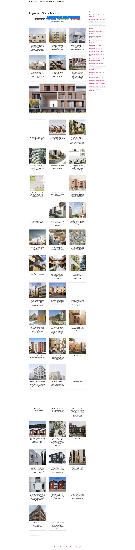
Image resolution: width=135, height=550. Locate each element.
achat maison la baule (40, 17)
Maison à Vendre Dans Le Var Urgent (96, 73)
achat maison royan (51, 19)
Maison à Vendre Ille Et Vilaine (96, 51)
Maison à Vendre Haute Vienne (97, 86)
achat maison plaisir (40, 19)
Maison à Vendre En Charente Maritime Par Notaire (96, 59)
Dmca (55, 547)
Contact (62, 547)
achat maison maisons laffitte (54, 17)
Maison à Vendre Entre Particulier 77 (95, 89)
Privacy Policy (69, 547)
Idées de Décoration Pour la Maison (46, 1)
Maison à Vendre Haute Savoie (97, 83)
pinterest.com (37, 535)
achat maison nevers (75, 19)
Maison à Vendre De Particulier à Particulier (97, 15)
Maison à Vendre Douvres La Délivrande (96, 55)
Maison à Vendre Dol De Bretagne (95, 68)
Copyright (78, 547)
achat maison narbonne (63, 19)
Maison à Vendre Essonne (95, 48)
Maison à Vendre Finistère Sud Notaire (97, 27)
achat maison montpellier (57, 21)
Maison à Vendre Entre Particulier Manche (95, 37)
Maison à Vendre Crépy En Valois (96, 64)
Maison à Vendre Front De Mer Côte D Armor (97, 20)
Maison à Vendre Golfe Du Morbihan (95, 41)
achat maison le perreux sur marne (71, 17)
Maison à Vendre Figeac (95, 45)
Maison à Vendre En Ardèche (96, 80)
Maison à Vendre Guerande (96, 77)
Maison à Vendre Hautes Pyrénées (95, 32)
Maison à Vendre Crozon (95, 24)
